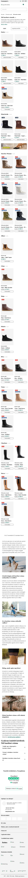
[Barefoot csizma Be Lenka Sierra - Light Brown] (7, 484)
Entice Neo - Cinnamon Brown (7, 79)
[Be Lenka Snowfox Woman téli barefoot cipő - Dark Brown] (21, 164)
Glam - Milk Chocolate (6, 287)
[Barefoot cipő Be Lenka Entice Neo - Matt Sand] (7, 94)
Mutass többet (4, 24)
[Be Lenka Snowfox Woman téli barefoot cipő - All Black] (21, 216)
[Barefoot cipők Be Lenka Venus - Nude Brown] (21, 397)
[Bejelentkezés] (19, 5)
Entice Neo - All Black (20, 53)
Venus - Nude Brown (20, 408)
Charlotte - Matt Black (6, 464)
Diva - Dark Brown (6, 378)
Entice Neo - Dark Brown (7, 53)
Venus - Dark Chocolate (7, 408)
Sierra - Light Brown (6, 495)
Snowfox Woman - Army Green (7, 227)
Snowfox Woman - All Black (21, 227)
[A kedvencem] (16, 5)
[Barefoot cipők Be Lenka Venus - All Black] (7, 423)
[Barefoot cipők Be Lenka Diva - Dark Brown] (7, 367)
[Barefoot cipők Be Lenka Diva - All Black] (21, 367)
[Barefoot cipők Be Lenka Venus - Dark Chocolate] (7, 397)
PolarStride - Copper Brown (21, 135)
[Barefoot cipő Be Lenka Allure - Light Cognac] (7, 246)
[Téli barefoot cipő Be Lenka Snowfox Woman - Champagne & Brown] (7, 164)
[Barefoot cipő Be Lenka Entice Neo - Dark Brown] (7, 42)
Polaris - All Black (5, 348)
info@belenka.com (10, 811)
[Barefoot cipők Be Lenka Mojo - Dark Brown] (7, 306)
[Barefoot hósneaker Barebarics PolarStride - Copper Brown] (21, 124)
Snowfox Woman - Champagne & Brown (7, 175)
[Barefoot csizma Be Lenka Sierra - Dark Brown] (7, 510)
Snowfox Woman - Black (7, 201)
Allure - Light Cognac (6, 257)
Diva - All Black (18, 378)
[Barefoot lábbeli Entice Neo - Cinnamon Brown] (7, 68)
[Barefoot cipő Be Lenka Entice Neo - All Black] (21, 42)
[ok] (25, 9)
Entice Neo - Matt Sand (6, 105)
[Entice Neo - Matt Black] (21, 68)
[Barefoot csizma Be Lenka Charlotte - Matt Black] (7, 453)
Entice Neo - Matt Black (20, 79)
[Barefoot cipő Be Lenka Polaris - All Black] (7, 337)
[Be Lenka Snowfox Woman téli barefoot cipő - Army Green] (7, 216)
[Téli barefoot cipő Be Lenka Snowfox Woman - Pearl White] (21, 190)
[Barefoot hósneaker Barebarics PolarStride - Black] (7, 124)
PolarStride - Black (5, 135)
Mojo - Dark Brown (6, 317)
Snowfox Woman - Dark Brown (21, 175)
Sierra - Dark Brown (6, 520)
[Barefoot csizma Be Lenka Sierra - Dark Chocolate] (21, 484)
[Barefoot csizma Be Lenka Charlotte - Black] (21, 453)
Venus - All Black (5, 434)
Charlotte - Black (19, 464)
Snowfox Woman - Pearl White (21, 201)
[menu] (26, 5)
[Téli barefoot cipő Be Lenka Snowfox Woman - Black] (7, 190)
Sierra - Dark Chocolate (20, 495)
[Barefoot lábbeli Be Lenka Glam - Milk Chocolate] (7, 276)
